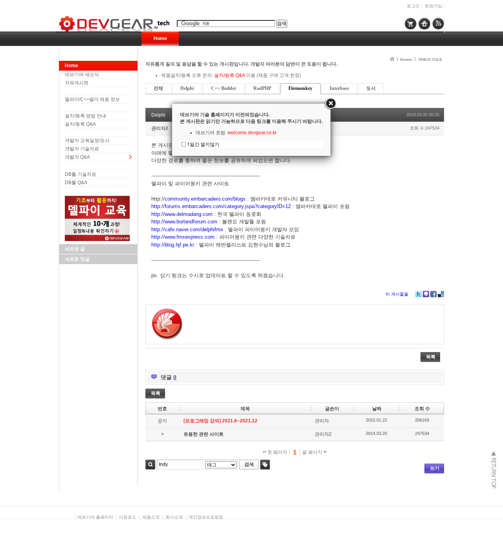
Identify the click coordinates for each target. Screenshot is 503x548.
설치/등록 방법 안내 (85, 116)
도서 (371, 88)
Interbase (339, 88)
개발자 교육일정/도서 (87, 140)
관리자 (322, 421)
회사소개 (174, 517)
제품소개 (151, 517)
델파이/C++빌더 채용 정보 (92, 99)
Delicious (441, 294)
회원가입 (433, 6)
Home (160, 38)
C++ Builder (223, 88)
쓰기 (434, 468)
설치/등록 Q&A (80, 124)
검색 (150, 464)
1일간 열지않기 (203, 144)
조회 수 (422, 408)
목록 (430, 357)
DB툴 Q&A (76, 182)
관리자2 (159, 128)
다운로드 (127, 517)
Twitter (418, 294)
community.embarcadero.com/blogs (205, 199)
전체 (158, 88)
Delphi (187, 88)
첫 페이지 (276, 452)
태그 (265, 464)
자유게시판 (76, 83)
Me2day (426, 294)
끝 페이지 (312, 452)
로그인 (413, 6)
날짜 (377, 408)
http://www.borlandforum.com (184, 222)
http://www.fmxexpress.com (183, 237)
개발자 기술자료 (82, 149)
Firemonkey (300, 88)
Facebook (433, 294)
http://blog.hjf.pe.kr (172, 245)
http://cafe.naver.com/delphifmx (187, 229)
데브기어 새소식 (82, 74)
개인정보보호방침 (206, 517)
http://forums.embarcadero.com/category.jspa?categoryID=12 (221, 206)
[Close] (330, 104)
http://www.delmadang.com (182, 214)
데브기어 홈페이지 (95, 517)
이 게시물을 (397, 294)
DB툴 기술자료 (80, 174)
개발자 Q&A (77, 157)
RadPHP (262, 88)
